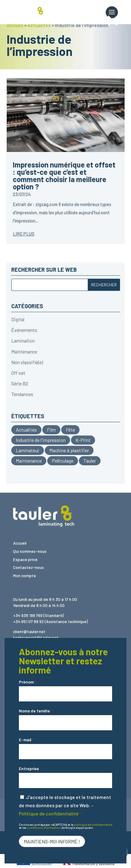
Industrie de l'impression (41, 440)
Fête (70, 429)
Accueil (15, 25)
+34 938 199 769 (27, 615)
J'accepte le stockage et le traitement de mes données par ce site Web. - (65, 805)
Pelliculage (62, 460)
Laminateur (27, 450)
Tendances (22, 394)
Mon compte (24, 575)
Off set (18, 373)
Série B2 (19, 383)
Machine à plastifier (69, 450)
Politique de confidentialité (49, 813)
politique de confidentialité (93, 824)
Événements (24, 330)
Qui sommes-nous (30, 551)
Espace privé (25, 559)
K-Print (83, 440)
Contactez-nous (28, 567)
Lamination (23, 340)
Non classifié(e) (27, 362)
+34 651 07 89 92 (28, 621)
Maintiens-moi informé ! (52, 841)
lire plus (23, 233)
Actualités (39, 25)
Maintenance (24, 351)
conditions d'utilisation (44, 827)
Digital (17, 319)
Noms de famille (35, 710)
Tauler (89, 460)
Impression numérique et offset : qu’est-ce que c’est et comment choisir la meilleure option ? (64, 175)
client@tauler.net (29, 631)
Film (51, 429)
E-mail (26, 739)
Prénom (27, 681)
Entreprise (29, 768)
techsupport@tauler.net (35, 637)
